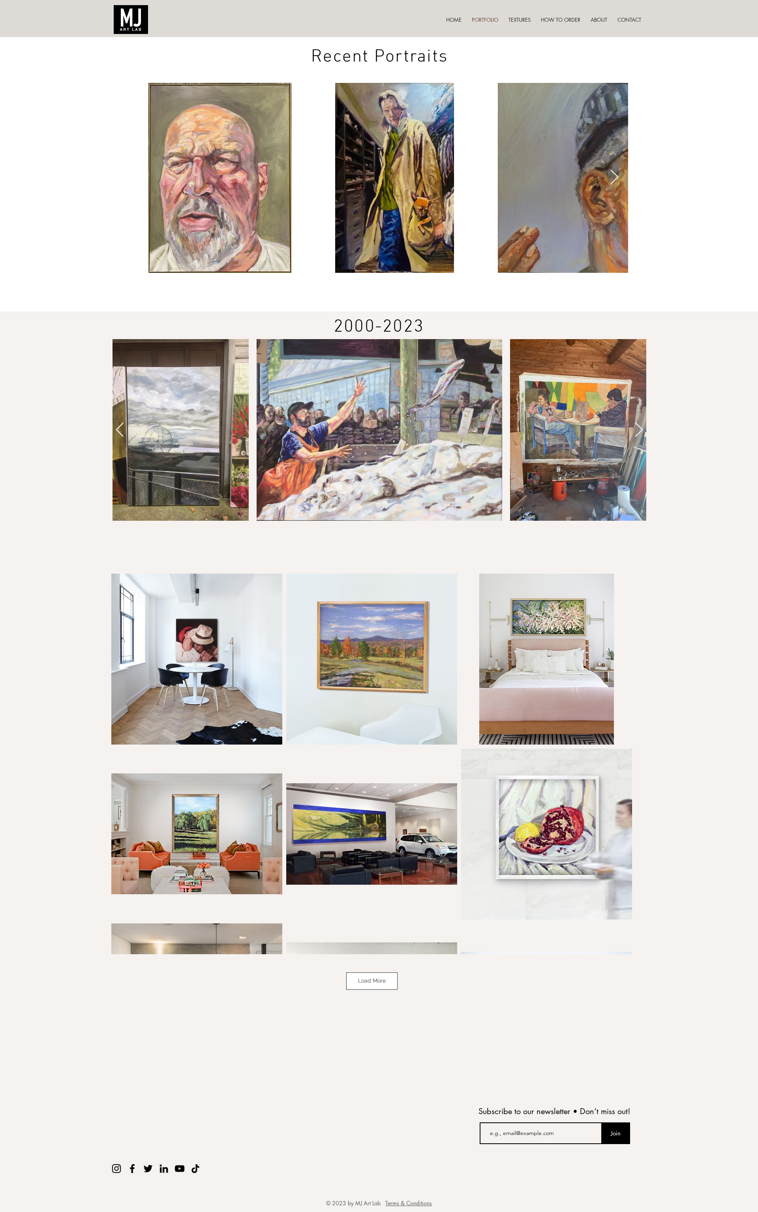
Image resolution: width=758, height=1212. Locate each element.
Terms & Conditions (408, 1203)
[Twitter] (148, 1168)
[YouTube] (180, 1168)
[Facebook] (132, 1168)
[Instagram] (116, 1168)
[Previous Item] (119, 430)
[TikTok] (195, 1168)
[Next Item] (614, 177)
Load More (372, 980)
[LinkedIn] (164, 1168)
